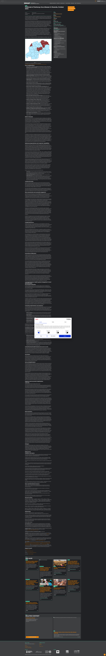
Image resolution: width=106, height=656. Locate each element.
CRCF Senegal (41, 542)
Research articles (57, 55)
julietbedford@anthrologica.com (40, 540)
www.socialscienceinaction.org (32, 552)
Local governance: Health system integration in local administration (59, 38)
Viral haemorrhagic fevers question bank (59, 588)
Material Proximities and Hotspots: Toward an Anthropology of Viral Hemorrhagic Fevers (45, 569)
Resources (72, 3)
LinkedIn (40, 644)
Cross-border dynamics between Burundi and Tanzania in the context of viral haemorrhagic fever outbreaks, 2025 (73, 582)
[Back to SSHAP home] (31, 3)
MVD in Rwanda (56, 30)
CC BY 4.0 (47, 533)
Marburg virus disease (30, 617)
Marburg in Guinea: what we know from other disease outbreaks (65, 633)
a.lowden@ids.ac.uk (28, 540)
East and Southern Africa (57, 16)
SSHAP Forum (41, 646)
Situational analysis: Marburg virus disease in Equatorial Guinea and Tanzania (32, 562)
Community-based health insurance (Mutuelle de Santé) (59, 43)
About (76, 3)
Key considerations (57, 29)
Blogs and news (68, 3)
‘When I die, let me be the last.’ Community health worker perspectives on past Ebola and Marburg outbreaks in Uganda (32, 582)
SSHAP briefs (56, 56)
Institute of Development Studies (30, 542)
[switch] (48, 332)
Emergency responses (53, 3)
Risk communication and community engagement (59, 34)
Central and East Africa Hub (57, 22)
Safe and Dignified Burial (58, 45)
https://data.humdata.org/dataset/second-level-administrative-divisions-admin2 (35, 64)
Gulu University (45, 542)
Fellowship (58, 3)
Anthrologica (37, 542)
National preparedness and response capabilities (59, 31)
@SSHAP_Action (28, 549)
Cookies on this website (28, 647)
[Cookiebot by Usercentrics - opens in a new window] (67, 319)
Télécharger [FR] (72, 8)
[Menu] (1, 1)
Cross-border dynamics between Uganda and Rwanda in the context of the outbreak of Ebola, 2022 (73, 562)
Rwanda (55, 19)
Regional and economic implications (59, 46)
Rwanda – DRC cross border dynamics (60, 568)
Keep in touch (56, 57)
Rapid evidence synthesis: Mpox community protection (32, 603)
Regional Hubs (62, 3)
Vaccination (56, 44)
